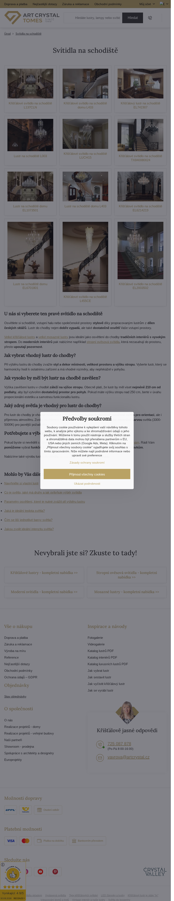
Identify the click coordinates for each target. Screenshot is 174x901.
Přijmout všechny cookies (87, 474)
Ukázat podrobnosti (87, 483)
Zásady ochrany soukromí (87, 462)
